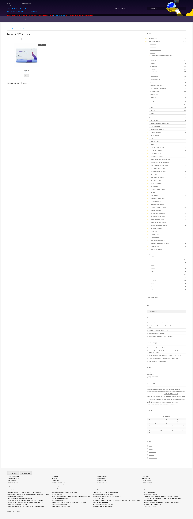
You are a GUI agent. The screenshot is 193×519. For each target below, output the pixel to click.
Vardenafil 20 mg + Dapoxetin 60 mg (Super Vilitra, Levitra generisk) (25, 502)
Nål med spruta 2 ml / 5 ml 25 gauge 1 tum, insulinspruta (107, 496)
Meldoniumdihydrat (12, 482)
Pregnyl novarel (11, 486)
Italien (152, 277)
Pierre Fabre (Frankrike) (156, 201)
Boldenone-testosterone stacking (157, 347)
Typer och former (153, 104)
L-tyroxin (176, 396)
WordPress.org (151, 377)
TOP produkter (25, 473)
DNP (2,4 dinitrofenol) (57, 494)
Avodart (155, 391)
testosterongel (175, 402)
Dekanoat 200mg (146, 484)
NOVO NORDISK (154, 141)
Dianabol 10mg (146, 478)
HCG (161, 396)
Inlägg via (150, 374)
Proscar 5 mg (55, 478)
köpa (26, 75)
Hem (8, 1)
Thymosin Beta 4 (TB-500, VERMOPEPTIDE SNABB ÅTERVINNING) (70, 502)
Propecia (174, 399)
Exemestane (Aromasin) (150, 500)
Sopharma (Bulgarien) (155, 210)
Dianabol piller (55, 480)
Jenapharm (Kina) (154, 246)
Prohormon (153, 44)
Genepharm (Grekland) (156, 228)
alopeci (156, 389)
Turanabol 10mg (101, 480)
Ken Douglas (152, 325)
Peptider (152, 53)
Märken (151, 117)
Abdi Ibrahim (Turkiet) (156, 150)
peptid (169, 399)
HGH (164, 396)
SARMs (152, 82)
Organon (152, 192)
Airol (148, 389)
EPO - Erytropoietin (149, 492)
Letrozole (179, 396)
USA (151, 286)
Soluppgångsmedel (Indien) (157, 219)
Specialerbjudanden (154, 101)
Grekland (152, 271)
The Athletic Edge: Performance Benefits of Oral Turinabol (163, 358)
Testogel (163, 402)
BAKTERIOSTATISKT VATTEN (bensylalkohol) (105, 492)
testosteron (168, 402)
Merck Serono (153, 231)
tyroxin (161, 404)
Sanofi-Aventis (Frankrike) (157, 204)
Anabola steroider (155, 91)
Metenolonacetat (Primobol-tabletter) (103, 494)
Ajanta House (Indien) (155, 153)
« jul (155, 434)
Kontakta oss (32, 1)
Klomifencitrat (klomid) (150, 494)
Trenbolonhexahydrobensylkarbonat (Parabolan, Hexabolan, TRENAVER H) (164, 498)
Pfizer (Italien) (154, 195)
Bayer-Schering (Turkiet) (156, 249)
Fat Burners (153, 60)
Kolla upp (151, 449)
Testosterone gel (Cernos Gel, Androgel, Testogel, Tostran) (169, 323)
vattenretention (173, 404)
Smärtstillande (154, 94)
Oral (151, 107)
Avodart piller (11, 490)
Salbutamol (182, 399)
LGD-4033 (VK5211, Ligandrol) (152, 504)
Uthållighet (153, 97)
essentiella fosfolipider (159, 393)
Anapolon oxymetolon (57, 486)
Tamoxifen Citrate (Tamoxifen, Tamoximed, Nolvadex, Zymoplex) (161, 496)
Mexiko (152, 256)
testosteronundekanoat (153, 404)
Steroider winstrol (101, 478)
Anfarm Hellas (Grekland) (156, 156)
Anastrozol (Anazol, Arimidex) (100, 502)
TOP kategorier (13, 473)
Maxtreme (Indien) (155, 237)
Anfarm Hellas (168, 389)
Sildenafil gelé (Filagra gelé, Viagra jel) (17, 504)
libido (183, 396)
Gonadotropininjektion (148, 486)
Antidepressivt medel (155, 50)
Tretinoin (164, 404)
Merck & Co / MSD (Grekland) (157, 189)
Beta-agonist (171, 391)
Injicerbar (152, 110)
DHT (148, 393)
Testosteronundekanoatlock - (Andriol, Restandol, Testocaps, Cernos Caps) (71, 496)
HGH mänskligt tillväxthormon (158, 88)
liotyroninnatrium (150, 399)
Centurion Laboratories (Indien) (158, 171)
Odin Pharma (153, 144)
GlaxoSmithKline (151, 396)
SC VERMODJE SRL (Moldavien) (158, 207)
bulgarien (152, 265)
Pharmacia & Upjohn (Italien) (157, 198)
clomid (175, 391)
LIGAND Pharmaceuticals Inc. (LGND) (159, 123)
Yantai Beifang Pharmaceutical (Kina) (159, 243)
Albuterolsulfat (152, 389)
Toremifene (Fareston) (150, 506)
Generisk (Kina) (154, 120)
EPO (154, 393)
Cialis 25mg (55, 488)
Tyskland (152, 262)
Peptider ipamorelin (147, 490)
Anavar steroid (11, 488)
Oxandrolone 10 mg (102, 476)
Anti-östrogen (154, 66)
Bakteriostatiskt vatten (148, 488)
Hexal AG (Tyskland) (155, 180)
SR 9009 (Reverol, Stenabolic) (15, 496)
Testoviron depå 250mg (58, 484)
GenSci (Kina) (153, 174)
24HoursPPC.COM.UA (59, 15)
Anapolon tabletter (57, 490)
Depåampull (55, 476)
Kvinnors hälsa (154, 76)
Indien (152, 274)
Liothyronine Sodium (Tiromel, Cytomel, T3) (104, 506)
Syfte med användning (154, 41)
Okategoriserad (153, 38)
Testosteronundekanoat (103, 484)
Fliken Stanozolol (101, 490)
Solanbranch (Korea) (155, 132)
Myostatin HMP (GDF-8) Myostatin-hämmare (19, 498)
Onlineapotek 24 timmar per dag (16, 28)
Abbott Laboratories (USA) (157, 147)
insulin (173, 396)
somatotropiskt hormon (156, 402)
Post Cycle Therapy (155, 79)
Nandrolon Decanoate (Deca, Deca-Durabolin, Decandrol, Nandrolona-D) (26, 506)
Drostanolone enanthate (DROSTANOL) (62, 504)
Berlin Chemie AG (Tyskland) (157, 168)
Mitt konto (151, 455)
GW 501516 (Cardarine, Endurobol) (61, 506)
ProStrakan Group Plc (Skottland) (159, 222)
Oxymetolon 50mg (102, 482)
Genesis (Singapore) (155, 135)
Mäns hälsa (153, 69)
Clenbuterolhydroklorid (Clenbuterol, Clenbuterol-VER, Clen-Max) (161, 502)
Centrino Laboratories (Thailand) (158, 225)
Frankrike (152, 268)
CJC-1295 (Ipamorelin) (98, 498)
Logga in (117, 8)
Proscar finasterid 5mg (13, 476)
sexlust (149, 402)
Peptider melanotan (147, 482)
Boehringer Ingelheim (155, 126)
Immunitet (153, 47)
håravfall (158, 396)
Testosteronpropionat (13, 478)
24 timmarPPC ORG (18, 8)
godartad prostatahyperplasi (163, 391)
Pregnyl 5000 (145, 476)
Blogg (24, 1)
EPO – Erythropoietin (163, 330)
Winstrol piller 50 (146, 480)
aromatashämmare (150, 391)
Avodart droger (11, 484)
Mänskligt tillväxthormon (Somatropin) (162, 55)
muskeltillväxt (159, 399)
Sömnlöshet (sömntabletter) (157, 85)
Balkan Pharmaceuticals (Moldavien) (159, 162)
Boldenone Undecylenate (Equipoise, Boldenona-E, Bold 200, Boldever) (25, 500)
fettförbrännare (171, 393)
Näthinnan (178, 399)
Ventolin (167, 404)
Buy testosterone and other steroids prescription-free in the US (165, 355)
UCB (151, 138)
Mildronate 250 (101, 488)
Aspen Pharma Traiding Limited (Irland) (160, 159)
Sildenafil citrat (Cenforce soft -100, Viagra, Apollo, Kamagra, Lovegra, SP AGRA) (28, 494)
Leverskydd (153, 63)
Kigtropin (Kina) (154, 234)
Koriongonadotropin (102, 486)
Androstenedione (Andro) (58, 500)
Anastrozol (160, 389)
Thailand (152, 289)
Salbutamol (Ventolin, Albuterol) (165, 336)
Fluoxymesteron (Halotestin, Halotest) (103, 504)
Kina (151, 259)
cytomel (183, 391)
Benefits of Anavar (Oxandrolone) (157, 361)
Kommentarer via (152, 376)
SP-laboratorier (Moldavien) (157, 213)
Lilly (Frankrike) (154, 186)
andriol (164, 389)
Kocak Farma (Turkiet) (156, 183)
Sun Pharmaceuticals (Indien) (157, 216)
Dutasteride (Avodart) (162, 333)
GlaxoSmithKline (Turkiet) (157, 177)
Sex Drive (154, 71)
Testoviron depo (11, 480)
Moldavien (153, 280)
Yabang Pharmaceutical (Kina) (157, 240)
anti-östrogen (175, 389)
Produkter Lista (16, 1)
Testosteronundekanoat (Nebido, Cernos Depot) (64, 492)
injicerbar (168, 396)
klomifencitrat (179, 391)
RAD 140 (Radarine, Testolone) (60, 498)
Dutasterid (151, 393)
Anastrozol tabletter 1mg (58, 482)
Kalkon (152, 283)
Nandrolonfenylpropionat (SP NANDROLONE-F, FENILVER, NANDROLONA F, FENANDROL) (117, 500)
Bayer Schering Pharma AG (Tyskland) (159, 165)
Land (150, 254)
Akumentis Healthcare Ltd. (157, 129)
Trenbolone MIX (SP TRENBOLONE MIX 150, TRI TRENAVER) (24, 492)
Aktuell (152, 113)
